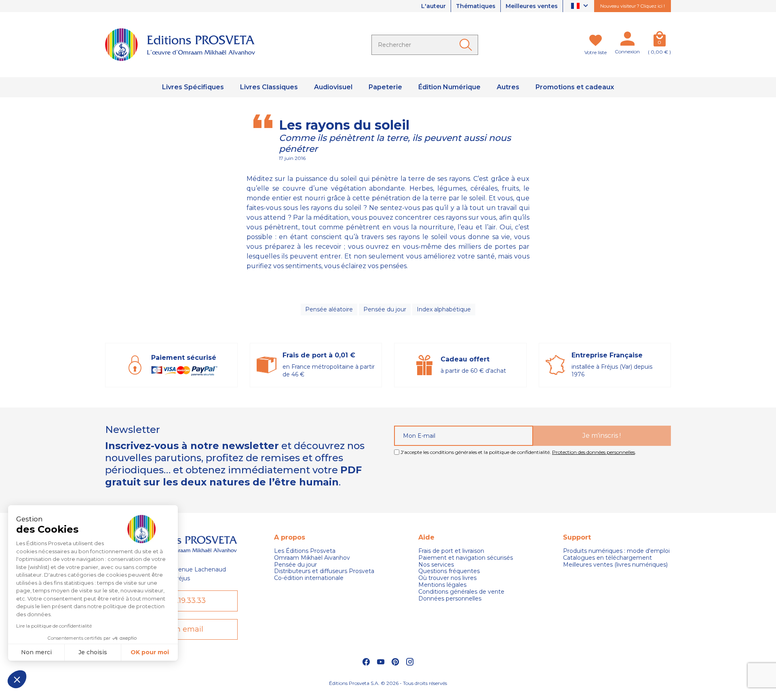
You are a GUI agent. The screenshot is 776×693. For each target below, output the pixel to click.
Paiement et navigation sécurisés (465, 557)
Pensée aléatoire (329, 309)
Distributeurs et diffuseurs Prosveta (324, 571)
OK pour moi (150, 652)
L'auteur (433, 6)
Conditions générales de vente (461, 591)
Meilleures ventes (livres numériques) (615, 564)
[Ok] (467, 44)
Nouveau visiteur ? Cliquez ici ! (632, 6)
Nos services (436, 564)
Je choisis (92, 652)
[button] (17, 679)
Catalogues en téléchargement (607, 557)
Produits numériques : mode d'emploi (616, 551)
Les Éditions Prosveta (304, 551)
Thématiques (476, 6)
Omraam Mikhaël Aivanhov (312, 557)
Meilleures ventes (532, 6)
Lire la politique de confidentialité (54, 626)
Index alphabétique (444, 309)
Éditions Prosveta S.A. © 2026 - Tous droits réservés (388, 683)
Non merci (36, 652)
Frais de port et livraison (451, 551)
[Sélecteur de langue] (580, 6)
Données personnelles (449, 598)
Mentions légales (442, 585)
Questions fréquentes (449, 571)
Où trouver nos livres (447, 578)
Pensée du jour (384, 309)
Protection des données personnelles (593, 452)
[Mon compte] (627, 40)
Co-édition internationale (309, 578)
